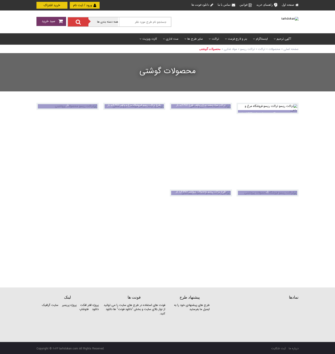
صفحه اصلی (291, 49)
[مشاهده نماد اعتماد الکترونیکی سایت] (264, 320)
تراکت (215, 38)
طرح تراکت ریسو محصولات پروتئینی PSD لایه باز (201, 191)
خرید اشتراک (52, 5)
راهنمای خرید (264, 4)
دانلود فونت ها (200, 4)
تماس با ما (224, 4)
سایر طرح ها (195, 38)
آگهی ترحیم (284, 38)
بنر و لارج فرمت (237, 38)
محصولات (274, 49)
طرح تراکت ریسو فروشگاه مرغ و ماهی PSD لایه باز (134, 104)
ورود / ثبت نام (83, 5)
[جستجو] (78, 21)
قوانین (243, 4)
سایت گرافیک (50, 305)
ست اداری (172, 38)
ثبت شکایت (278, 348)
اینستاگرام (262, 38)
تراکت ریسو (247, 49)
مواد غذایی (230, 49)
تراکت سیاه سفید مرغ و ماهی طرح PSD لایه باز (200, 104)
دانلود (95, 309)
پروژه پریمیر (69, 305)
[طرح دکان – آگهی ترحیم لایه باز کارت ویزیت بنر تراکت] (290, 18)
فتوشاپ (83, 309)
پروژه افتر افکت (89, 305)
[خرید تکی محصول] (292, 109)
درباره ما (294, 348)
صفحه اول (288, 4)
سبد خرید (49, 21)
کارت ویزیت (149, 38)
